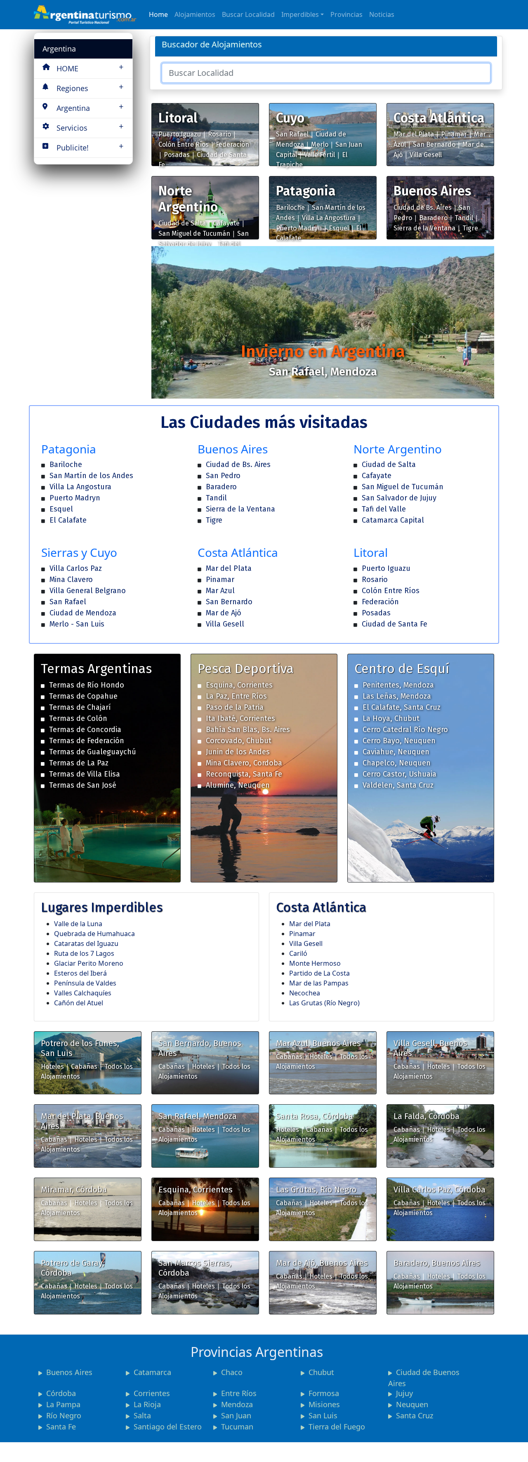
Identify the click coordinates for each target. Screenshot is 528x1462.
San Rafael (292, 134)
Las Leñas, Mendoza (397, 696)
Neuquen (412, 1404)
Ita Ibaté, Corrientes (240, 718)
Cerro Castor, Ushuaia (399, 774)
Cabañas (84, 1066)
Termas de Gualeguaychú (92, 751)
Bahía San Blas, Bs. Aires (248, 729)
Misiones (324, 1404)
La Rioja (147, 1404)
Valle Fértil (319, 155)
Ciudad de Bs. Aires (423, 207)
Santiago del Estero (168, 1426)
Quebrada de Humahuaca (94, 933)
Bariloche (290, 207)
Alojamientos (194, 14)
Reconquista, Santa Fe (244, 774)
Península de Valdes (85, 983)
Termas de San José (82, 785)
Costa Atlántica (439, 118)
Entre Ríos (239, 1393)
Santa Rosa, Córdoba (314, 1116)
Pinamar (454, 134)
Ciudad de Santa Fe (394, 624)
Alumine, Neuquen (238, 785)
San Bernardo (434, 144)
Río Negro (63, 1415)
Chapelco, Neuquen (397, 762)
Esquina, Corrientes (239, 685)
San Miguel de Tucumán (194, 233)
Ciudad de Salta (182, 223)
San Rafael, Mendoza (197, 1116)
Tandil (464, 218)
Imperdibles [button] (300, 14)
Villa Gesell (426, 155)
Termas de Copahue (83, 696)
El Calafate (68, 520)
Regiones (90, 87)
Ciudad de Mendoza (83, 612)
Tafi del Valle (384, 509)
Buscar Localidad (248, 14)
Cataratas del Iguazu (86, 943)
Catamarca (152, 1372)
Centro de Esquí (401, 668)
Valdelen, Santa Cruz (398, 785)
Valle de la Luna (78, 923)
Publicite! (90, 147)
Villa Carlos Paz (76, 568)
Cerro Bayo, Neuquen (399, 740)
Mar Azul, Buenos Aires (318, 1043)
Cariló (298, 953)
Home (158, 14)
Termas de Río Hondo (86, 685)
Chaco (232, 1372)
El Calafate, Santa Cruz (402, 707)
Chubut (321, 1372)
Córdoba (61, 1393)
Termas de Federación (86, 740)
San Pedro (223, 475)
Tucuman (237, 1426)
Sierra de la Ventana (424, 228)
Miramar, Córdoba (74, 1189)
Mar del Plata (414, 134)
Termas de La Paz (78, 762)
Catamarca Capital (393, 520)
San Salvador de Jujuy (399, 497)
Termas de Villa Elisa (84, 774)
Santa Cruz (414, 1415)
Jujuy (404, 1393)
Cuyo (290, 118)
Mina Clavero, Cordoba (244, 762)
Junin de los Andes (238, 751)
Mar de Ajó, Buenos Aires (322, 1263)
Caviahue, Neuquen (396, 751)
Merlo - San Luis (77, 624)
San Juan (236, 1415)
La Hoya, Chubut (391, 718)
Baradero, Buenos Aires (437, 1263)
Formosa (324, 1393)
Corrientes (152, 1393)
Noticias (381, 14)
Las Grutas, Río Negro (316, 1189)
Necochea (304, 992)
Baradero (433, 218)
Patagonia (305, 191)
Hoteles (52, 1066)
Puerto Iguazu (179, 134)
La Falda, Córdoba (427, 1116)
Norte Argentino (188, 198)
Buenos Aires (432, 191)
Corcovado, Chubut (238, 740)
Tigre (470, 228)
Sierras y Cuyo (79, 552)
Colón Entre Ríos (183, 144)
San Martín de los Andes (91, 475)
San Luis (323, 1415)
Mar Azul (220, 590)
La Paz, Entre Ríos (236, 696)
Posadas (177, 155)
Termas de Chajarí (80, 707)
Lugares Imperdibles (102, 907)
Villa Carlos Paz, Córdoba (440, 1189)
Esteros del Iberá (80, 973)
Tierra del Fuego (337, 1426)
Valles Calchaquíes (82, 992)
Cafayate (226, 223)
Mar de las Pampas (319, 983)
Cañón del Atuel (78, 1002)
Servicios (90, 127)
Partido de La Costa (319, 973)
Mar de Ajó (223, 612)
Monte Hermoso (315, 963)
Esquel (339, 228)
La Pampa (63, 1404)
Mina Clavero (71, 579)
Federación (232, 144)
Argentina (59, 49)
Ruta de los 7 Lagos (84, 953)
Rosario (219, 134)
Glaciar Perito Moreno (88, 963)
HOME (90, 67)
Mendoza (237, 1404)
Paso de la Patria (235, 707)
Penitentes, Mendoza (398, 685)
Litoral (178, 118)
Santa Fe (61, 1426)
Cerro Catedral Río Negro (405, 729)
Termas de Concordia (85, 729)
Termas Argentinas (96, 668)
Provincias (346, 14)
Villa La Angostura (329, 218)
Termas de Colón (78, 718)
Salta (142, 1415)
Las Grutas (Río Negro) (324, 1002)
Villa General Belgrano (88, 590)
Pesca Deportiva (246, 668)
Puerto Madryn (299, 228)
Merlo (319, 144)
